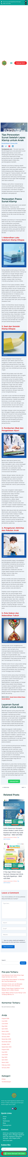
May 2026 (4, 1026)
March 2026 (5, 1031)
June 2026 (5, 1023)
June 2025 (5, 1054)
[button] (11, 63)
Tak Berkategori (6, 1081)
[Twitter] (6, 146)
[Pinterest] (9, 146)
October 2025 (6, 1044)
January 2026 (6, 1036)
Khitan (15, 837)
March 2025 (5, 1062)
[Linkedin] (13, 146)
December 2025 (6, 1039)
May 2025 (4, 1057)
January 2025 (5, 1067)
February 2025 (6, 1065)
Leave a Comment (8, 837)
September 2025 (6, 1047)
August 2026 (5, 1018)
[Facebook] (2, 146)
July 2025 (4, 1052)
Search (4, 960)
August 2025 (5, 1049)
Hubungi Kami (14, 781)
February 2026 (6, 1034)
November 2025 (6, 1041)
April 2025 (5, 1060)
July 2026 (4, 1021)
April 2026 (5, 1029)
